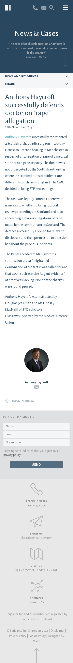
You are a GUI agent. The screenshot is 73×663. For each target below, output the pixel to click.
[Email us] (43, 7)
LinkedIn (34, 602)
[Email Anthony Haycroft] (36, 387)
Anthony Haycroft (18, 137)
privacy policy (12, 455)
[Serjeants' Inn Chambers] (8, 8)
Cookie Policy (37, 636)
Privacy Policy (17, 636)
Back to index (23, 400)
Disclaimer (57, 630)
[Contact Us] (36, 554)
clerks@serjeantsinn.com (37, 537)
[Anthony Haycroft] (36, 360)
